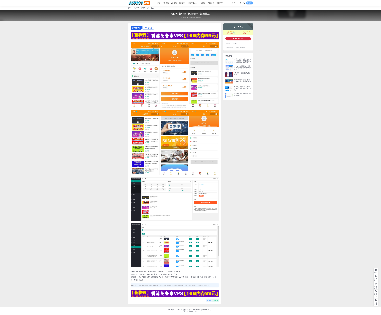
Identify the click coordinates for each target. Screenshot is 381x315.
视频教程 (219, 3)
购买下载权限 (239, 38)
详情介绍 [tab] (137, 28)
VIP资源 (174, 3)
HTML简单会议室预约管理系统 (242, 74)
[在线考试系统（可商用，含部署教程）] (229, 95)
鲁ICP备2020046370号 (190, 312)
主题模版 (202, 3)
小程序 (147, 8)
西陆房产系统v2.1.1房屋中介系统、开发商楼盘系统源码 (242, 88)
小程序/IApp (192, 3)
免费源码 (165, 3)
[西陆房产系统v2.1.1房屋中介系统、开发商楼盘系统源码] (229, 88)
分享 (210, 300)
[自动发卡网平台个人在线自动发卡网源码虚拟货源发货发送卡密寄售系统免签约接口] (229, 61)
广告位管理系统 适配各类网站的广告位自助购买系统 (242, 80)
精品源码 (182, 3)
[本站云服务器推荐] (175, 36)
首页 (158, 3)
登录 (250, 3)
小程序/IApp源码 (138, 8)
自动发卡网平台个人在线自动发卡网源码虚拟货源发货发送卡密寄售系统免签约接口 (242, 61)
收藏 (216, 300)
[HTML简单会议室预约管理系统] (229, 74)
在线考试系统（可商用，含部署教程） (242, 94)
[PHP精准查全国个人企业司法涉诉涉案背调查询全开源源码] (229, 68)
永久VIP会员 (246, 31)
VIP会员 (232, 31)
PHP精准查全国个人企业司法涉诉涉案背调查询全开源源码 (242, 67)
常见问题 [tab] (149, 28)
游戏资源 (211, 3)
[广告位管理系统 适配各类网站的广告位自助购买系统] (229, 81)
